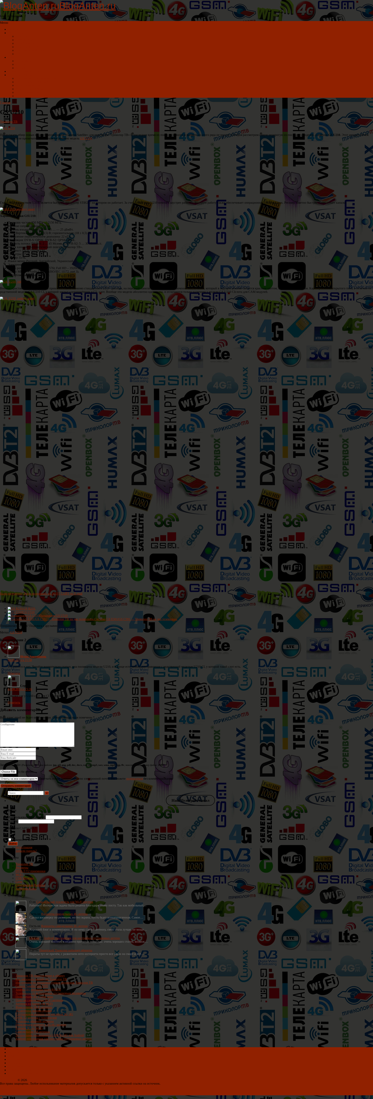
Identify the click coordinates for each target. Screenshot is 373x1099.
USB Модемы (25, 878)
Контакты (22, 64)
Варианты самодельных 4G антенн (64, 914)
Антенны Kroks (26, 888)
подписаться (134, 778)
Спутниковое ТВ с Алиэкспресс (37, 78)
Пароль (12, 821)
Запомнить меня (23, 839)
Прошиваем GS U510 (53, 615)
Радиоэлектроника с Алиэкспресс (38, 96)
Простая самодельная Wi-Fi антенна (39, 1000)
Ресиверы (22, 867)
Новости (21, 36)
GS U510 (86, 138)
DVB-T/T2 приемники (30, 871)
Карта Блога (24, 61)
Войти (12, 843)
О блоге (13, 57)
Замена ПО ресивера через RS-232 (38, 989)
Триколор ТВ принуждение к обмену (40, 975)
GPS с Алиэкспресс (29, 92)
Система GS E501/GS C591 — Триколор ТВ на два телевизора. (136, 619)
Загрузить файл (82, 764)
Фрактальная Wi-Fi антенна (34, 1007)
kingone (34, 938)
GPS (18, 53)
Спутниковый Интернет (32, 50)
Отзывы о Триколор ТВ (23, 71)
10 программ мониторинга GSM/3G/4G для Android (50, 1035)
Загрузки (21, 68)
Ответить (14, 673)
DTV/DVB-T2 (25, 43)
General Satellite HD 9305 (32, 986)
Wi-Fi (19, 874)
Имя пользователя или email (26, 817)
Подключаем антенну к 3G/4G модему (41, 1024)
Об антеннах (16, 32)
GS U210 (16, 632)
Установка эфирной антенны (35, 1021)
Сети (19, 881)
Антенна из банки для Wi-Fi (34, 1003)
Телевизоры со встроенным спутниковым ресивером (51, 993)
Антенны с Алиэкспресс (24, 75)
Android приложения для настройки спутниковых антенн (82, 938)
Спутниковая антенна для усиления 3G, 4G (44, 1014)
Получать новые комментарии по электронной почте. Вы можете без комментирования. (105, 778)
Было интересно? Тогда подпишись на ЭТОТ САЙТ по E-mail (41, 593)
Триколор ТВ (8, 121)
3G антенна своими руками (34, 1010)
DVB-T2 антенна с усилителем (36, 1017)
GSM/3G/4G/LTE (27, 39)
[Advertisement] (186, 170)
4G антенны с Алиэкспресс (34, 89)
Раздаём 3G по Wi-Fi (29, 1028)
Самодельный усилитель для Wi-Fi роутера (64, 902)
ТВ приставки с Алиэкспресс (35, 82)
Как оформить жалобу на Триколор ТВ (41, 979)
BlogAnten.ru (8, 1080)
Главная (13, 29)
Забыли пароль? (26, 850)
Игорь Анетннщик (33, 656)
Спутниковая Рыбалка (30, 885)
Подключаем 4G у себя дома (34, 996)
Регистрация (24, 847)
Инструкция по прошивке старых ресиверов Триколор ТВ (54, 982)
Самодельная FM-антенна (33, 1031)
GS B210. (29, 608)
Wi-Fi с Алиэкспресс (29, 85)
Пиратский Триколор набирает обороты (65, 950)
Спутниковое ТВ (27, 46)
